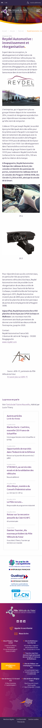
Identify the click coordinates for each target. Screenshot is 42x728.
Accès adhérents (35, 3)
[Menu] (38, 11)
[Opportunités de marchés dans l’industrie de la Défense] (21, 452)
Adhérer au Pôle (10, 666)
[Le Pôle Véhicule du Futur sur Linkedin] (17, 621)
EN (6, 3)
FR (2, 3)
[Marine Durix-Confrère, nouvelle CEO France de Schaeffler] (21, 432)
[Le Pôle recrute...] (21, 502)
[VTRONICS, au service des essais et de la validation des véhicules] (21, 470)
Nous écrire (23, 634)
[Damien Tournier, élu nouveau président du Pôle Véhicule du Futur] (21, 535)
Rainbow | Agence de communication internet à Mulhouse (21, 725)
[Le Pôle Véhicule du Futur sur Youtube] (21, 621)
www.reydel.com (9, 342)
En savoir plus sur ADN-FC (17, 377)
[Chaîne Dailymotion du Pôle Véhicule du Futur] (24, 621)
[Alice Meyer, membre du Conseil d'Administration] (21, 488)
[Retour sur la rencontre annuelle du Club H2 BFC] (21, 517)
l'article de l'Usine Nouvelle (18, 404)
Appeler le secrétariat (23, 628)
